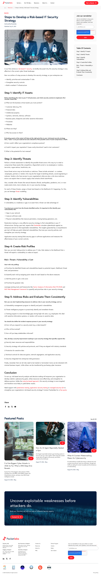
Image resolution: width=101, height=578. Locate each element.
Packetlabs (37, 225)
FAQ (36, 550)
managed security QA (57, 388)
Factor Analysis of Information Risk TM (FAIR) (47, 287)
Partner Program (54, 543)
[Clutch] (49, 567)
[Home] (5, 7)
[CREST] (14, 567)
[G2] (40, 567)
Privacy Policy (95, 572)
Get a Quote (53, 550)
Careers (52, 546)
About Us (37, 548)
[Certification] (22, 567)
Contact (52, 3)
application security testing (39, 388)
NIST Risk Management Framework (15, 289)
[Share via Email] (15, 406)
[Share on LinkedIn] (8, 406)
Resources (10, 7)
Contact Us (37, 543)
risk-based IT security (25, 69)
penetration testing (23, 388)
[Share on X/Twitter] (12, 406)
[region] (85, 63)
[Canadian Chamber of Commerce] (5, 567)
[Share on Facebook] (5, 406)
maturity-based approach (31, 381)
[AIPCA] (31, 567)
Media (52, 548)
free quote (63, 390)
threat (18, 191)
